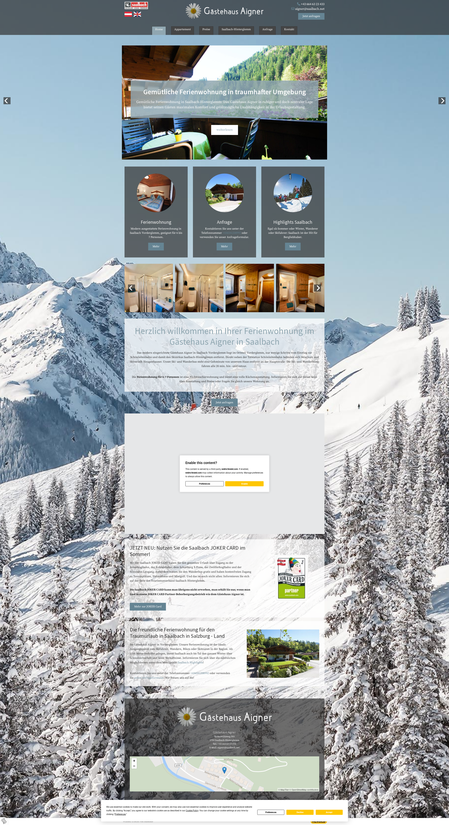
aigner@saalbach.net (309, 9)
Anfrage (267, 29)
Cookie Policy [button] (192, 810)
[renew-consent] (4, 821)
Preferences (270, 812)
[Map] (224, 773)
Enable (244, 484)
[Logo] (224, 11)
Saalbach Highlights (190, 662)
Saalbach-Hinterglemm (236, 29)
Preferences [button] (120, 814)
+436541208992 (232, 233)
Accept (329, 812)
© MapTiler (283, 789)
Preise (206, 29)
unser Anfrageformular (148, 678)
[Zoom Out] (134, 766)
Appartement (182, 29)
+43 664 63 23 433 (312, 4)
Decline (300, 812)
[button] (311, 16)
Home (159, 29)
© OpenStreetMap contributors (303, 789)
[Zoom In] (134, 760)
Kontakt (289, 29)
